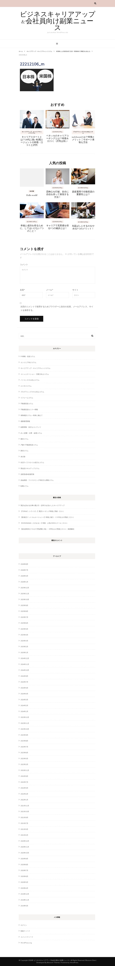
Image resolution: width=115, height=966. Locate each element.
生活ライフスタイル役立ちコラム (32, 462)
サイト (75, 290)
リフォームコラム (27, 398)
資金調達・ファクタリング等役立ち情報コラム (37, 480)
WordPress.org (26, 943)
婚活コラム (24, 439)
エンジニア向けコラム (28, 362)
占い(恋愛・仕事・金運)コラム (31, 433)
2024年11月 (25, 664)
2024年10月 (25, 670)
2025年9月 (24, 605)
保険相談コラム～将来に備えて (32, 415)
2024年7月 (24, 682)
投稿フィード (25, 931)
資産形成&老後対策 (27, 474)
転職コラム (24, 486)
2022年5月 (24, 788)
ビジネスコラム (58, 132)
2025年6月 (24, 623)
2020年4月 (24, 888)
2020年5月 (24, 882)
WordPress (74, 963)
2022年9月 (24, 776)
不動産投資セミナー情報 (29, 410)
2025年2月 (24, 647)
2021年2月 (24, 835)
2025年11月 (25, 594)
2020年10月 (25, 853)
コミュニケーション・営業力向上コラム (35, 374)
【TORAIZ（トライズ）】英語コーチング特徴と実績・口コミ (42, 511)
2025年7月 (24, 617)
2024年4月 (24, 694)
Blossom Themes (53, 963)
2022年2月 (24, 794)
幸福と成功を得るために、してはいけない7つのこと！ (32, 228)
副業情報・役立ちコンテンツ (31, 427)
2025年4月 (24, 635)
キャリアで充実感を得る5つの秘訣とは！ (57, 227)
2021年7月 (24, 823)
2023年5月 (24, 759)
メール (49, 290)
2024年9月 (24, 676)
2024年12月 (25, 658)
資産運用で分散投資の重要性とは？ (83, 193)
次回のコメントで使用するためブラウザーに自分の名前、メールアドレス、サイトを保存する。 (56, 308)
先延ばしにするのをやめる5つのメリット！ (83, 227)
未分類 (32, 191)
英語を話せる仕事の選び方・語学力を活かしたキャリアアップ (43, 505)
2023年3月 (24, 764)
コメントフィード (27, 937)
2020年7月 (24, 870)
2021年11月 (25, 806)
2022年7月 (24, 782)
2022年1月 (24, 800)
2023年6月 (24, 753)
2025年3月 (24, 641)
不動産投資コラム (27, 404)
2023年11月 (25, 723)
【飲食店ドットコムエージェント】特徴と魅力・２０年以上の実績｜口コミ (47, 517)
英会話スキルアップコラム (30, 468)
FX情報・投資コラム (28, 356)
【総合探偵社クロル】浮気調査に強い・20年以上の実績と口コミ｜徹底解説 (47, 529)
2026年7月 (24, 570)
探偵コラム (24, 451)
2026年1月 (24, 582)
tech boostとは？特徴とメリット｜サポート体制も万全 (83, 139)
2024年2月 (24, 705)
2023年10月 (25, 729)
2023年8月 (24, 741)
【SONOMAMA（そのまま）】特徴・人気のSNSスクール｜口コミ (44, 523)
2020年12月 (25, 841)
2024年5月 (24, 688)
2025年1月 (24, 653)
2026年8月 (24, 564)
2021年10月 (25, 811)
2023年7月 (24, 747)
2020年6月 (24, 876)
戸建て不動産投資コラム (29, 445)
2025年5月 (24, 629)
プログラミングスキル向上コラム (83, 132)
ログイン (24, 925)
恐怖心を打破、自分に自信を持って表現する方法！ (57, 194)
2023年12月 (25, 717)
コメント (24, 264)
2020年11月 (25, 847)
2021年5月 (24, 829)
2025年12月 (25, 588)
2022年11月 (25, 770)
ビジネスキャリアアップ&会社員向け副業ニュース (57, 21)
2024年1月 (24, 711)
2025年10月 (25, 599)
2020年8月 (24, 865)
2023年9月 (24, 735)
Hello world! (31, 195)
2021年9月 (24, 817)
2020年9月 (24, 859)
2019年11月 (25, 900)
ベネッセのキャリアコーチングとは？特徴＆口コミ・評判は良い (57, 138)
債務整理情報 (25, 421)
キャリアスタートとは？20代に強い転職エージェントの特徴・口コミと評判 (32, 140)
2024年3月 (24, 700)
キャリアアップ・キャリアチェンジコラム (39, 51)
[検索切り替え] (95, 3)
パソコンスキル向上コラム (30, 380)
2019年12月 (25, 894)
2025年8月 (24, 611)
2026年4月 (24, 576)
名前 (22, 290)
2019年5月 (24, 906)
